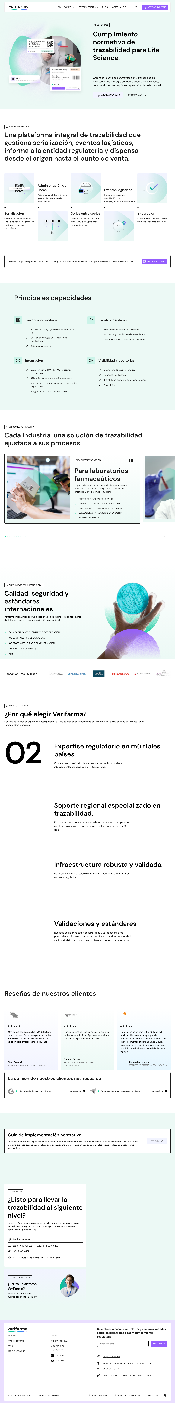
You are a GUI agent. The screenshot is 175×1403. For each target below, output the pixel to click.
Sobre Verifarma (88, 7)
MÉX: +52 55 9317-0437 (18, 1251)
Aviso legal (153, 1395)
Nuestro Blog (57, 1346)
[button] (66, 7)
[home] (18, 7)
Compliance (119, 7)
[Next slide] (164, 537)
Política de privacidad (96, 1395)
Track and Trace (16, 1341)
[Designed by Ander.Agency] (165, 1395)
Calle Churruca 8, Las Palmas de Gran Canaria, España (37, 1258)
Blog (105, 7)
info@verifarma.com (22, 1239)
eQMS (10, 1346)
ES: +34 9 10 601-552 (22, 1246)
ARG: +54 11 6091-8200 (47, 1246)
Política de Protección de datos (127, 1395)
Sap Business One (16, 1351)
